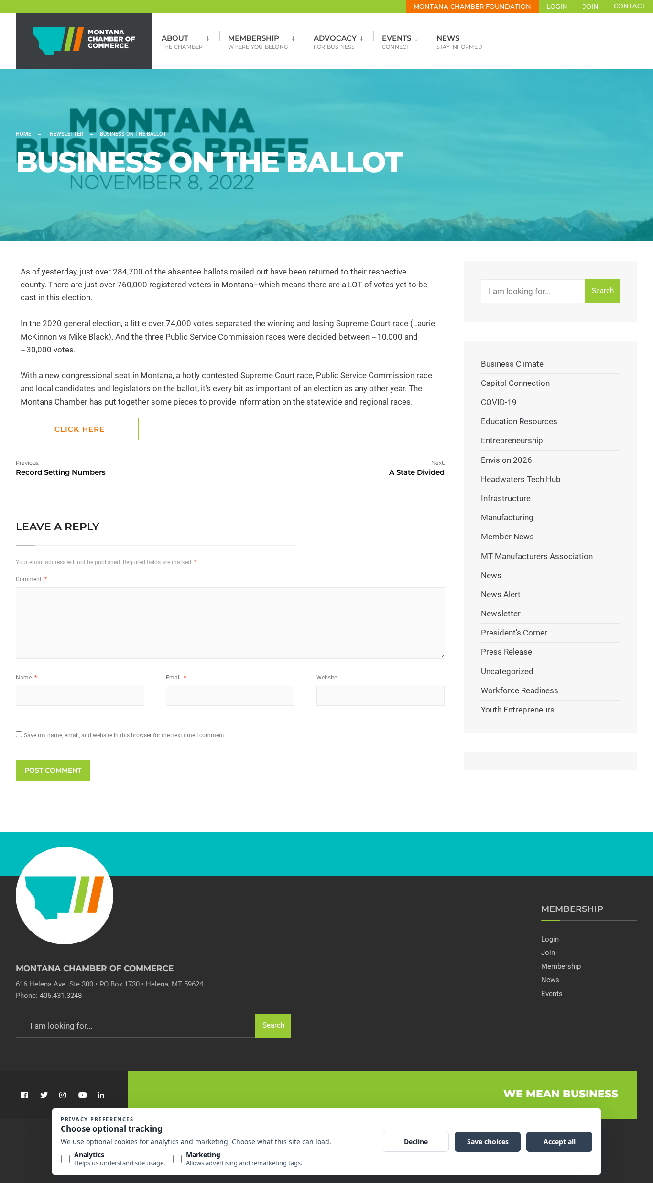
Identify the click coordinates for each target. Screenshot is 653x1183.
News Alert (501, 594)
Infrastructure (506, 498)
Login (556, 6)
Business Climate (512, 364)
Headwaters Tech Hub (521, 479)
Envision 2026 (506, 460)
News (459, 41)
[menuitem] (190, 39)
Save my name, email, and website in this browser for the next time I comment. (125, 735)
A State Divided (417, 468)
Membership (258, 41)
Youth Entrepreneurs (518, 709)
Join (591, 6)
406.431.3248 (61, 995)
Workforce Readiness (519, 690)
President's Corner (514, 632)
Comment (31, 579)
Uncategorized (507, 671)
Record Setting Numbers (61, 468)
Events (396, 41)
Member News (507, 536)
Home (23, 134)
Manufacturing (507, 517)
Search (603, 290)
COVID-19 (499, 402)
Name (26, 677)
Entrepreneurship (512, 440)
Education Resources (519, 421)
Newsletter (66, 134)
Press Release (506, 652)
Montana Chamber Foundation (472, 6)
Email (176, 677)
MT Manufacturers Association (537, 556)
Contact (629, 6)
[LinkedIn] (100, 1095)
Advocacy (335, 41)
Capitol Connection (515, 383)
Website (326, 677)
